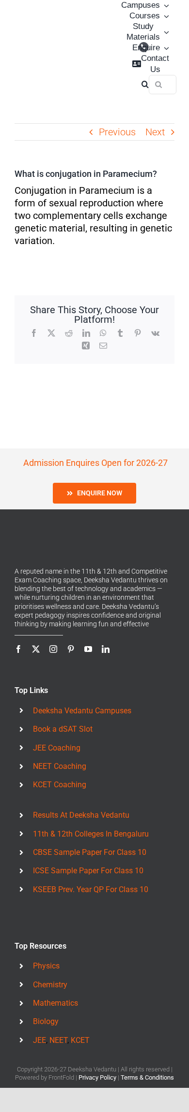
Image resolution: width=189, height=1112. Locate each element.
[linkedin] (106, 649)
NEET (58, 1040)
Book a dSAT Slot (63, 729)
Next (155, 132)
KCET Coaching (59, 784)
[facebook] (18, 649)
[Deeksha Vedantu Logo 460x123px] (37, 45)
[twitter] (36, 649)
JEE (39, 1040)
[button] (145, 84)
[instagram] (53, 649)
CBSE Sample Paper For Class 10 (89, 852)
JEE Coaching (56, 747)
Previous (117, 132)
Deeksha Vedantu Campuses (82, 710)
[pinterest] (71, 649)
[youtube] (88, 649)
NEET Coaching (59, 766)
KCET (80, 1040)
